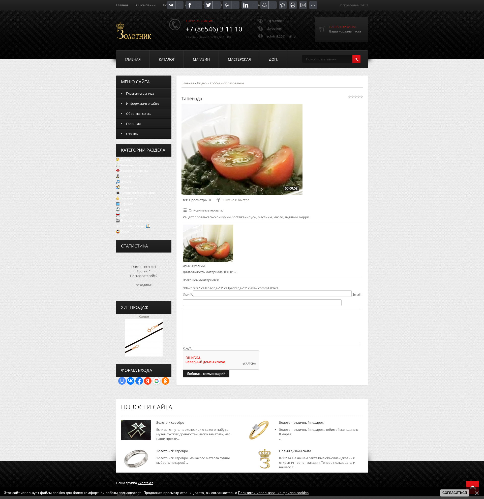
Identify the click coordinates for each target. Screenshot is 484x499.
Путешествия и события (137, 193)
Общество (127, 187)
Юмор (124, 231)
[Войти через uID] (122, 381)
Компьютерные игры (135, 165)
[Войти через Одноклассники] (165, 381)
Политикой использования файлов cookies (273, 493)
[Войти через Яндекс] (148, 381)
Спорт (124, 209)
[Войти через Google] (157, 381)
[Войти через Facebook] (139, 381)
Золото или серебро (172, 451)
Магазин (201, 59)
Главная (122, 5)
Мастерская (239, 59)
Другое (125, 159)
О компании (146, 5)
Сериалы (126, 204)
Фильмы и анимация (134, 220)
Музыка (126, 182)
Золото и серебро (170, 422)
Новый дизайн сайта (295, 451)
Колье (144, 316)
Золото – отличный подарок (301, 422)
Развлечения (129, 198)
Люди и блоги (130, 176)
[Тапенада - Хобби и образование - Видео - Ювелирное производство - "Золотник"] (283, 5)
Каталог (167, 59)
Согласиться (454, 493)
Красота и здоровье (134, 170)
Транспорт (128, 215)
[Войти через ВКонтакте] (130, 381)
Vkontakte (145, 483)
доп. (273, 59)
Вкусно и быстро (236, 200)
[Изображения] (208, 243)
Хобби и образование (131, 226)
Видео (202, 83)
